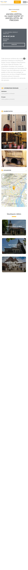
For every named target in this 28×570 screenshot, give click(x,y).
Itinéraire (5, 40)
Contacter (14, 44)
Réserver (17, 2)
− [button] (3, 177)
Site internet (6, 39)
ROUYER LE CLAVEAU (24, 59)
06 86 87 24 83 (9, 36)
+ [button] (3, 175)
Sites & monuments (14, 9)
